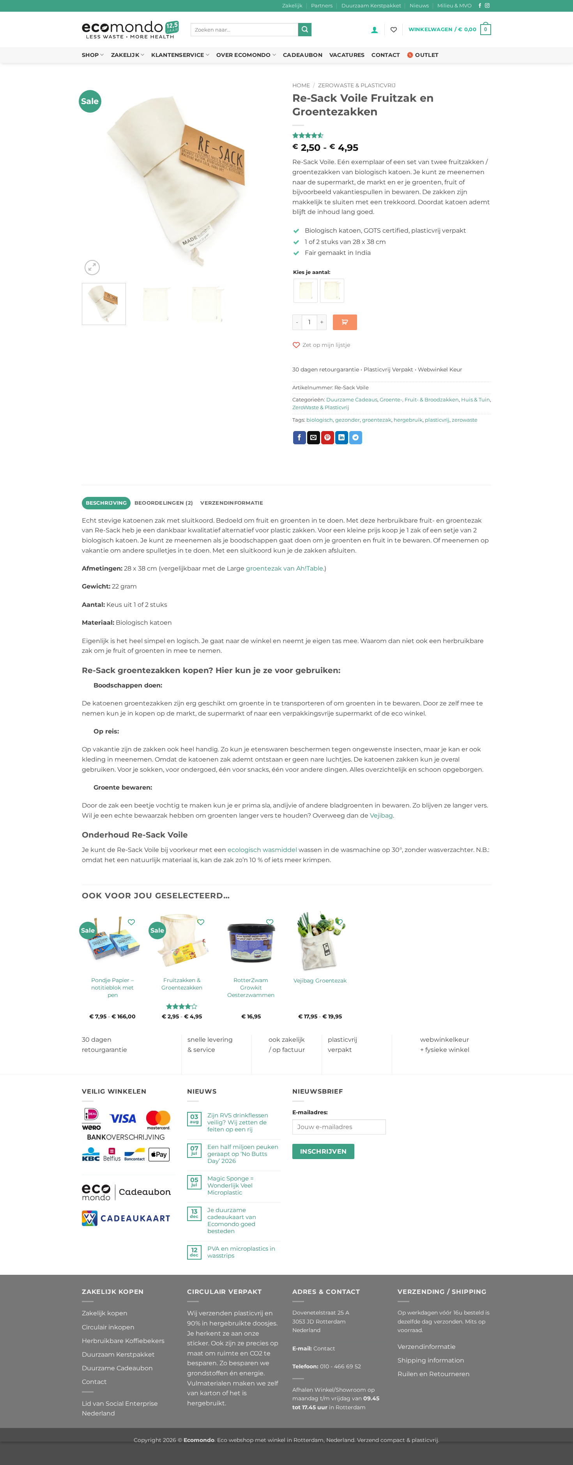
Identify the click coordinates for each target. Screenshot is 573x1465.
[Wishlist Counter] (394, 30)
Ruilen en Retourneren (434, 1374)
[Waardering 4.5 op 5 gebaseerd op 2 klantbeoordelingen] (391, 135)
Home (301, 85)
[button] (374, 29)
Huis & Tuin (475, 400)
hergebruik (408, 420)
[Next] (267, 178)
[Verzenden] (304, 29)
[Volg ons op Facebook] (480, 6)
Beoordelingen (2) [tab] (163, 503)
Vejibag (381, 815)
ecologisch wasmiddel (262, 850)
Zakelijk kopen (104, 1313)
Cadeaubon (302, 54)
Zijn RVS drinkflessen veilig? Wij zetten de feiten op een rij (237, 1122)
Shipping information (431, 1360)
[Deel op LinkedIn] (341, 437)
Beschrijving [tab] (106, 503)
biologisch (319, 420)
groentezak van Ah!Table (284, 568)
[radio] (305, 290)
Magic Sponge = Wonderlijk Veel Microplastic (230, 1185)
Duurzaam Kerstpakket (371, 6)
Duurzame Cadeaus (351, 400)
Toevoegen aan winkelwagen (345, 322)
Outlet (427, 54)
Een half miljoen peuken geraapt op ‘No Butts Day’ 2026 (242, 1154)
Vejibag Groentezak (320, 980)
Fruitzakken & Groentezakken (181, 984)
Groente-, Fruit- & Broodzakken (419, 400)
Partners (321, 6)
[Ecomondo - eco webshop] (130, 30)
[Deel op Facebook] (299, 437)
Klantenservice (177, 54)
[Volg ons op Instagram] (487, 6)
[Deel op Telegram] (355, 437)
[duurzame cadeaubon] (126, 1192)
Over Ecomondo (243, 54)
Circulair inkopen (108, 1327)
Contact (385, 54)
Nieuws (419, 6)
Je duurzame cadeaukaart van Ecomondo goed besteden (231, 1221)
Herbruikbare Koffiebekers (123, 1341)
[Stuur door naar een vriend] (313, 437)
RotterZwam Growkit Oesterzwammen (250, 987)
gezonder (347, 420)
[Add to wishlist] (131, 922)
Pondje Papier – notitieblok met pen (112, 987)
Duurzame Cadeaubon (117, 1368)
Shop (90, 54)
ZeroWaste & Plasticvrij (357, 85)
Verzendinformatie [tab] (231, 503)
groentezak (376, 420)
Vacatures (347, 54)
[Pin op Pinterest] (327, 437)
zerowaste (465, 420)
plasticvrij (437, 420)
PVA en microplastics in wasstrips (241, 1252)
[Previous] (95, 178)
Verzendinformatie (427, 1346)
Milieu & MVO (454, 6)
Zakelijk (292, 6)
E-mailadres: (310, 1112)
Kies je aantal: (311, 272)
